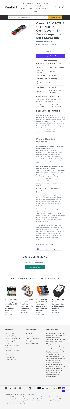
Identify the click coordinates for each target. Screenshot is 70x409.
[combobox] (28, 17)
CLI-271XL (41, 107)
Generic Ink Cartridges (12, 345)
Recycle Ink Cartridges (12, 350)
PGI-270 (55, 104)
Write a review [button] (35, 267)
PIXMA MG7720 (57, 107)
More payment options (50, 60)
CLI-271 (40, 104)
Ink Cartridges (9, 333)
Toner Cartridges (10, 336)
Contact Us (30, 336)
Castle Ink (12, 394)
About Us (29, 333)
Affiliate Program (32, 343)
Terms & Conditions (32, 338)
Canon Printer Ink (47, 244)
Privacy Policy (30, 341)
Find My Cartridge (55, 17)
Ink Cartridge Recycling (12, 338)
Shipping (39, 44)
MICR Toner (8, 348)
